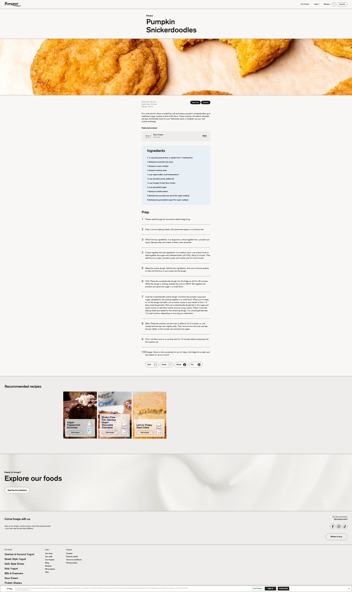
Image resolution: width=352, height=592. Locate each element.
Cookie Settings (257, 588)
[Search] (333, 4)
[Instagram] (338, 526)
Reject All (270, 588)
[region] (176, 588)
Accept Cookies (283, 588)
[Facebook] (332, 526)
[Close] (349, 588)
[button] (333, 4)
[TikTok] (344, 526)
